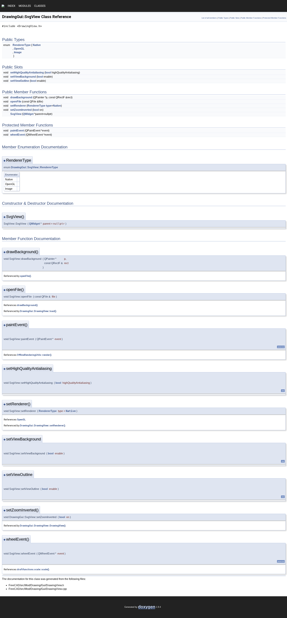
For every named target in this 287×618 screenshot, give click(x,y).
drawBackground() (27, 305)
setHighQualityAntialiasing (27, 72)
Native (37, 45)
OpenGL (19, 48)
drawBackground (21, 97)
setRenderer (18, 105)
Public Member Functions (251, 18)
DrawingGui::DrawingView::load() (38, 311)
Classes (40, 5)
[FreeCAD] (3, 6)
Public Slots (234, 18)
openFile (15, 101)
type (48, 105)
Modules (25, 5)
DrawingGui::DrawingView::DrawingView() (43, 525)
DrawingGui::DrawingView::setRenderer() (42, 425)
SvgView (15, 114)
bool (48, 72)
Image (18, 52)
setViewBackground (23, 76)
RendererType (22, 45)
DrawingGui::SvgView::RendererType (34, 167)
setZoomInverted (21, 109)
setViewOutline (19, 80)
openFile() (25, 276)
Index (11, 5)
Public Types (223, 18)
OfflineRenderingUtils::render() (34, 355)
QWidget (28, 114)
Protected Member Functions (274, 18)
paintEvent (17, 130)
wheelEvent (17, 134)
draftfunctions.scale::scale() (33, 569)
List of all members (209, 18)
